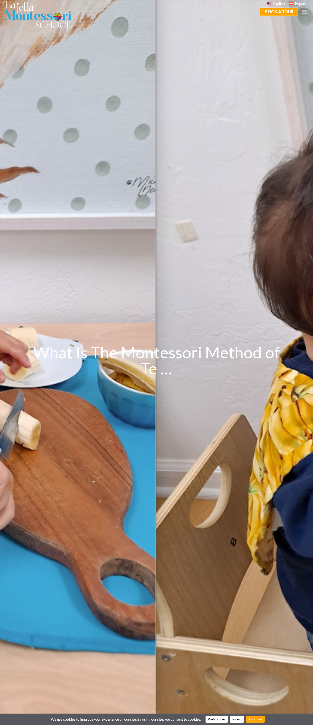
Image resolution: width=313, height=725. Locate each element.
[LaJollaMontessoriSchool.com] (40, 14)
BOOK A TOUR (279, 11)
